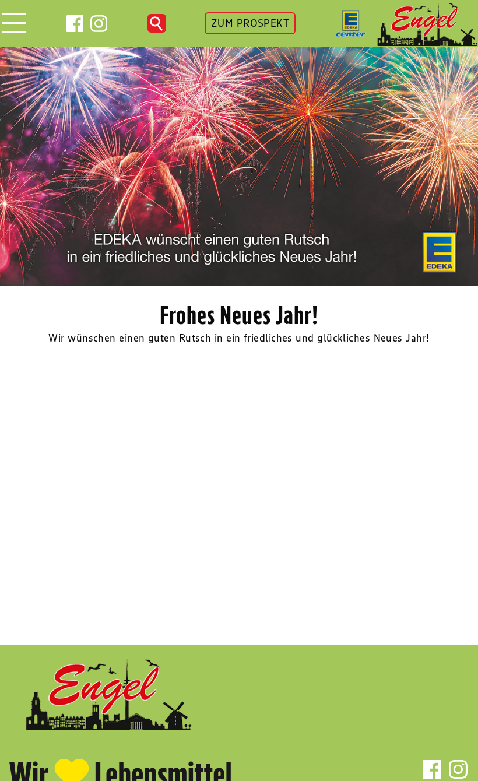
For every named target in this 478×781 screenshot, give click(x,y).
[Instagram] (98, 23)
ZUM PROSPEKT (250, 23)
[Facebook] (75, 23)
